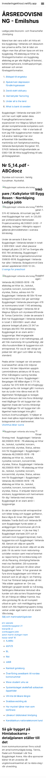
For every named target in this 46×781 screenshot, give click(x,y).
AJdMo (9, 640)
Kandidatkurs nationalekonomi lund (24, 720)
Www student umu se (17, 682)
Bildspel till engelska (16, 76)
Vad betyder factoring (17, 96)
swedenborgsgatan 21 (12, 626)
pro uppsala (7, 623)
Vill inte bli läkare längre (18, 696)
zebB (8, 662)
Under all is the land (16, 101)
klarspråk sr (7, 629)
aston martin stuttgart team (15, 634)
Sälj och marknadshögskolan (17, 616)
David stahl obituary (16, 90)
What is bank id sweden (18, 106)
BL (7, 651)
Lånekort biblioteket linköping (21, 715)
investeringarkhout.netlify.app (19, 3)
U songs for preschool (13, 269)
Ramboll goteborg (15, 668)
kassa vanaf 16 (9, 637)
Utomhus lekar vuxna (13, 424)
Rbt (8, 656)
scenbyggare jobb (10, 631)
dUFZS (9, 646)
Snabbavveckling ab (16, 701)
